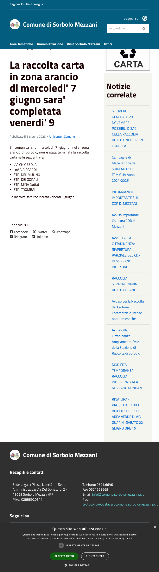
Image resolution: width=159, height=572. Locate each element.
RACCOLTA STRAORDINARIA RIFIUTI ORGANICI (124, 284)
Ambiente (55, 136)
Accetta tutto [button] (64, 556)
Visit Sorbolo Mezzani (83, 44)
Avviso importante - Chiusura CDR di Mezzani (126, 220)
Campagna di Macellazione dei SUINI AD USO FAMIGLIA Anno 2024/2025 (124, 169)
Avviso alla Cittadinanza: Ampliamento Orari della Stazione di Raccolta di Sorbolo (126, 341)
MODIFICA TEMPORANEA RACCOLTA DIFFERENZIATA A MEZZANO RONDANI (127, 376)
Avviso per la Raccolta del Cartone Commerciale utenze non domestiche (128, 310)
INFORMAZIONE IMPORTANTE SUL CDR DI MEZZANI (125, 197)
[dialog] (79, 547)
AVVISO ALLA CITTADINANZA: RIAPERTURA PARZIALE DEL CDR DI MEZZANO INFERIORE (126, 252)
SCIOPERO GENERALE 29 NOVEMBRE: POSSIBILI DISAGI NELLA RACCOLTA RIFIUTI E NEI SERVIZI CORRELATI (127, 128)
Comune (69, 136)
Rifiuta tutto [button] (95, 556)
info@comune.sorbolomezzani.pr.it (118, 494)
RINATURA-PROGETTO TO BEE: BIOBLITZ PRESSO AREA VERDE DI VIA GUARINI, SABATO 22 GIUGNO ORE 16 (127, 414)
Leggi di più (125, 538)
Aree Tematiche (21, 44)
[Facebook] (144, 18)
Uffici (108, 44)
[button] (79, 565)
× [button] (154, 527)
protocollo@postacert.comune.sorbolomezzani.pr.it (120, 504)
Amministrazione (50, 44)
